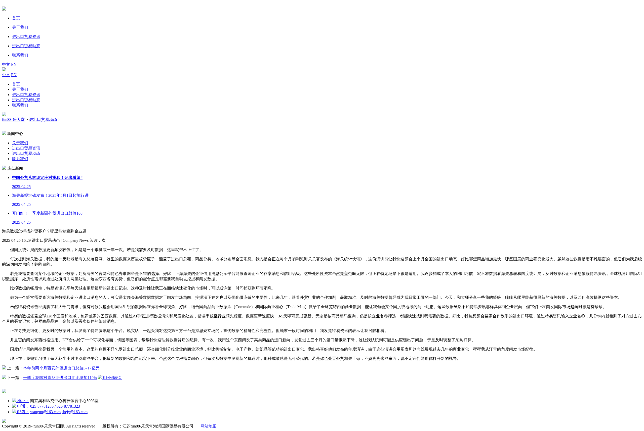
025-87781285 (43, 406)
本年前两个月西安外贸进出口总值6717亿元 (61, 368)
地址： (22, 401)
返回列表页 (112, 377)
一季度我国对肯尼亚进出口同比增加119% (60, 377)
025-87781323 (68, 406)
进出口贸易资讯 (26, 94)
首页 (16, 84)
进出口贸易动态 (26, 100)
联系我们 (20, 105)
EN (14, 64)
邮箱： (22, 412)
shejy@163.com (75, 412)
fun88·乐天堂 (13, 119)
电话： (22, 406)
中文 (6, 64)
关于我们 (20, 89)
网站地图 (205, 426)
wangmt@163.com (45, 412)
